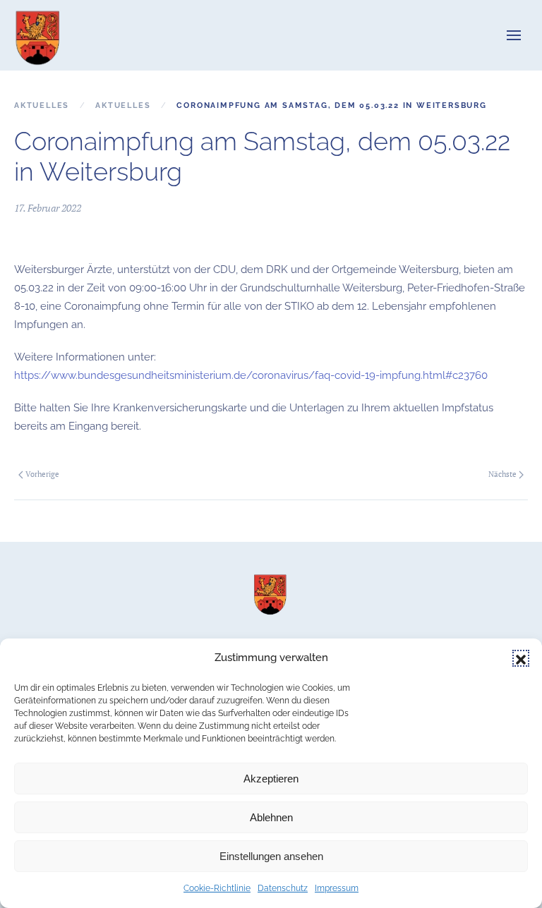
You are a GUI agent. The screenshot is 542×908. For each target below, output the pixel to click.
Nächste (502, 474)
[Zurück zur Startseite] (39, 35)
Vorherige (42, 474)
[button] (521, 658)
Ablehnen (271, 817)
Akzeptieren (271, 779)
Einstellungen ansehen (271, 856)
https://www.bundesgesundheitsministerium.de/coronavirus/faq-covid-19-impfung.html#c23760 (251, 375)
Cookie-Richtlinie (217, 888)
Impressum (337, 888)
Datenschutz (283, 888)
